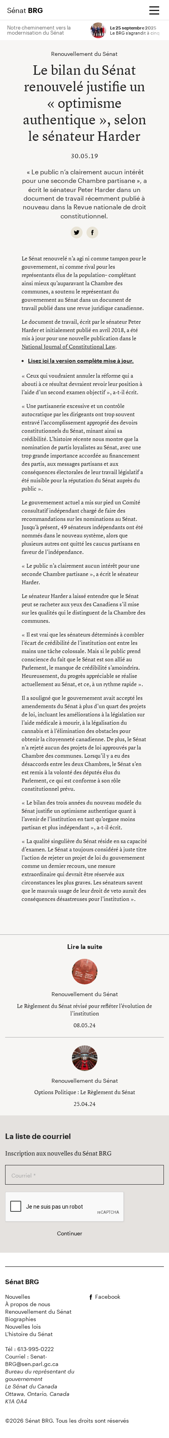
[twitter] (77, 232)
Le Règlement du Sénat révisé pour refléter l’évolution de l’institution (84, 1009)
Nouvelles (17, 1296)
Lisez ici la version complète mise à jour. (81, 360)
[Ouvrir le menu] (154, 10)
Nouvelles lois (23, 1326)
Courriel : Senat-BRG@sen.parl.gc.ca (32, 1360)
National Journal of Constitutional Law (68, 346)
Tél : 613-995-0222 (29, 1349)
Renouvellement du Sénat (38, 1311)
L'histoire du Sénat (29, 1334)
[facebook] (92, 232)
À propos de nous (27, 1304)
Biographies (20, 1319)
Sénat (25, 10)
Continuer (69, 1233)
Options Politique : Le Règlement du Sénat (84, 1092)
